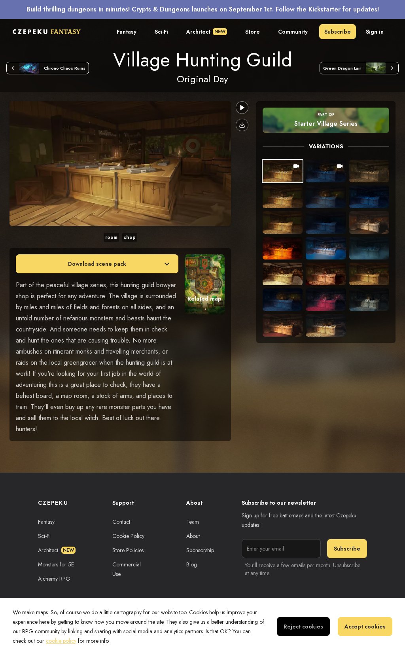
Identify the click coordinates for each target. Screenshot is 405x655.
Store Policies (128, 550)
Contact (121, 522)
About (193, 536)
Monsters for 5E (56, 564)
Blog (191, 564)
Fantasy (126, 32)
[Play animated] (242, 107)
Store (252, 32)
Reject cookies (303, 626)
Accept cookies (365, 626)
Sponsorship (200, 550)
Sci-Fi (161, 32)
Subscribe (337, 32)
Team (192, 522)
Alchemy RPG (54, 579)
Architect (205, 32)
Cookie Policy (128, 536)
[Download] (242, 125)
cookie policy (61, 641)
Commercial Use (126, 569)
